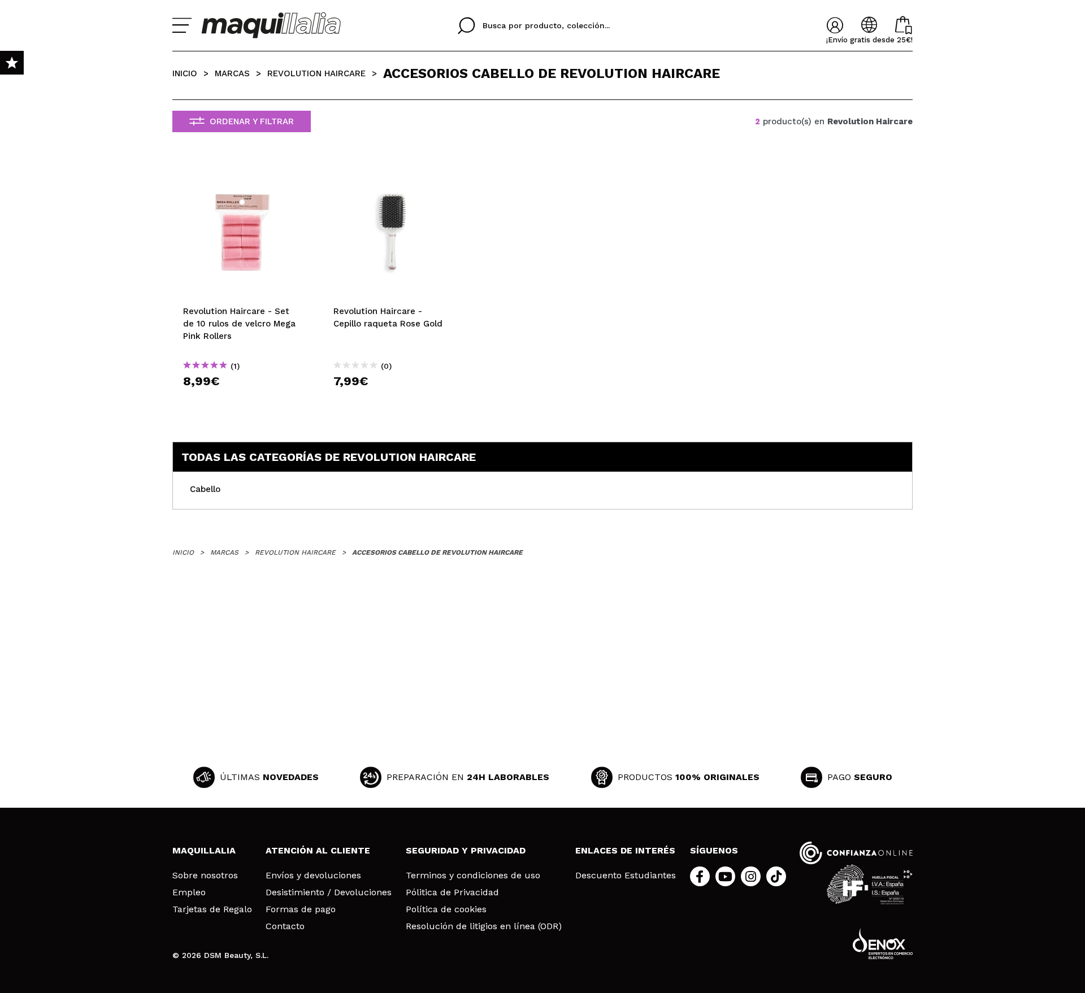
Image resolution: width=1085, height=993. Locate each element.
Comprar (242, 401)
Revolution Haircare (316, 73)
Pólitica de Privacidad (452, 892)
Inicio (184, 73)
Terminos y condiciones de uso (473, 875)
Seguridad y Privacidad (466, 850)
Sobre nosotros (205, 875)
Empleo (189, 892)
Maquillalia (204, 850)
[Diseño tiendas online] (883, 943)
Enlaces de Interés (625, 850)
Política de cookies (446, 909)
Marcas (232, 73)
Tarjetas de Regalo (212, 909)
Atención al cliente (318, 850)
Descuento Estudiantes (625, 875)
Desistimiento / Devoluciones (329, 892)
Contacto (285, 926)
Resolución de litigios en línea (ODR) (484, 926)
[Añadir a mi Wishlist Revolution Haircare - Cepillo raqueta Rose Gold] (392, 173)
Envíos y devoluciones (313, 875)
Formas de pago (301, 909)
